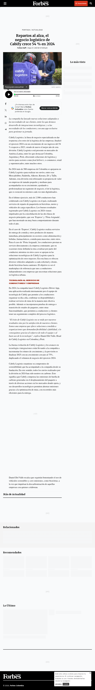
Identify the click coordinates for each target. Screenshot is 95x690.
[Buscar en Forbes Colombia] (91, 3)
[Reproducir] (8, 94)
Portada (26, 30)
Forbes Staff (21, 48)
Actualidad (37, 30)
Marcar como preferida (49, 108)
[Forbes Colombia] (41, 3)
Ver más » (58, 684)
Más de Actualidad (14, 494)
